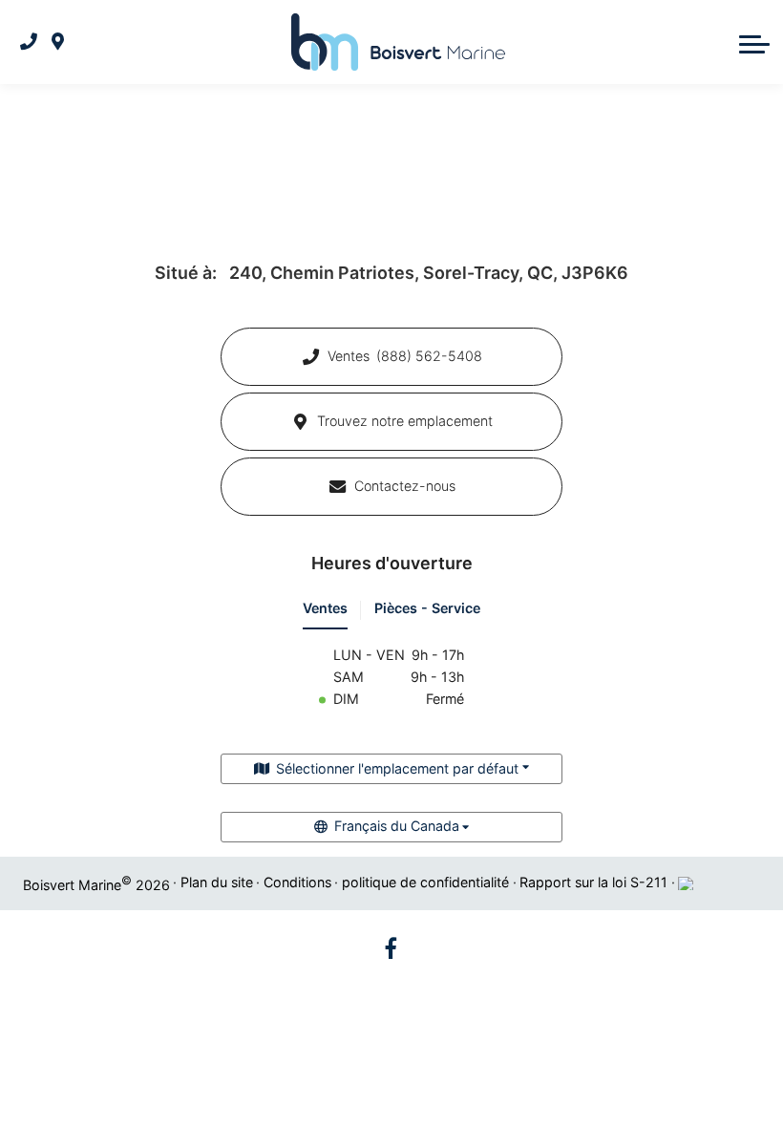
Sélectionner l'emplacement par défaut (397, 768)
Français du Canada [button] (396, 826)
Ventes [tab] (325, 608)
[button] (754, 42)
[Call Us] (28, 42)
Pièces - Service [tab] (427, 608)
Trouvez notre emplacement (405, 421)
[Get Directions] (58, 42)
